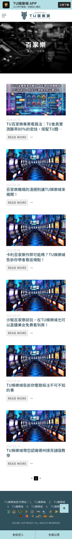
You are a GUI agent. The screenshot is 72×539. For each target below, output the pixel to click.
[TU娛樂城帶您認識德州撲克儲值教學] (36, 438)
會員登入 (18, 535)
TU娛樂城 (40, 502)
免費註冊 (54, 535)
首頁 (30, 51)
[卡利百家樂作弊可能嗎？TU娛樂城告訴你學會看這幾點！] (36, 243)
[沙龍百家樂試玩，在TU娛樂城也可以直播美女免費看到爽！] (36, 308)
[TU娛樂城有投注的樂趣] (36, 15)
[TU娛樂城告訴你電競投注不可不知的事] (36, 373)
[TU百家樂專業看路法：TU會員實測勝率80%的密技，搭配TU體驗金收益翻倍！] (36, 112)
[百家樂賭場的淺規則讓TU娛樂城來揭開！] (36, 177)
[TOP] (64, 508)
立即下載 (64, 4)
